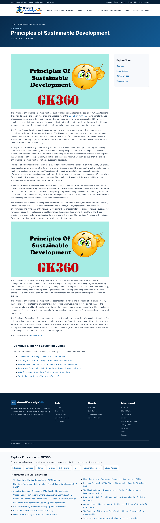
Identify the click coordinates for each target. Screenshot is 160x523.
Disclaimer (124, 428)
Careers (89, 10)
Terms (123, 431)
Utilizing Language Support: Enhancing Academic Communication (47, 364)
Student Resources (140, 10)
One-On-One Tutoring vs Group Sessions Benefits (35, 514)
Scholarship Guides (62, 418)
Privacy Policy (126, 425)
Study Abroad (115, 10)
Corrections (125, 418)
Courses (69, 10)
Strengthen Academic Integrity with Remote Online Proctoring (110, 518)
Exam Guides (122, 71)
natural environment (77, 116)
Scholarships (101, 10)
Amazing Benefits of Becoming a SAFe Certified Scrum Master (46, 360)
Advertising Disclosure (129, 421)
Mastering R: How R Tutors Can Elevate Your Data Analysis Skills (112, 479)
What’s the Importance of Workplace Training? (38, 376)
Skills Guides (92, 411)
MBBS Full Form (35, 335)
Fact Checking (126, 414)
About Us (124, 407)
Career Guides (122, 76)
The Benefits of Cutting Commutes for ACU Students (41, 356)
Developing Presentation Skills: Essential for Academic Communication (49, 368)
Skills (127, 10)
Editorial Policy (126, 411)
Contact (124, 435)
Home (49, 10)
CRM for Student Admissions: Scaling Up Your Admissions (44, 372)
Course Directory (94, 418)
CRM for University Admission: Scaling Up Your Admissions (39, 506)
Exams (79, 10)
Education (58, 10)
